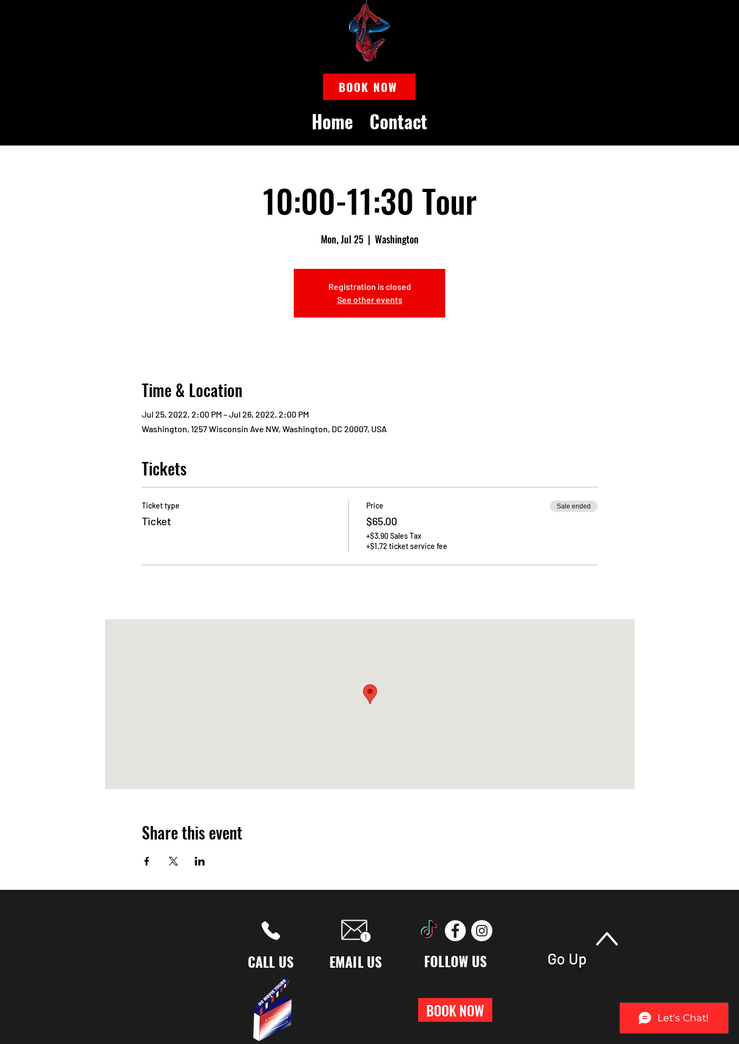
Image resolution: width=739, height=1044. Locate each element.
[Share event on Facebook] (147, 861)
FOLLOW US (455, 961)
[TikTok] (428, 930)
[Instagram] (481, 930)
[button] (369, 87)
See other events (370, 299)
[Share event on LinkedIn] (200, 861)
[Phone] (270, 931)
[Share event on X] (173, 861)
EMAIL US (355, 962)
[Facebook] (455, 930)
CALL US (271, 962)
